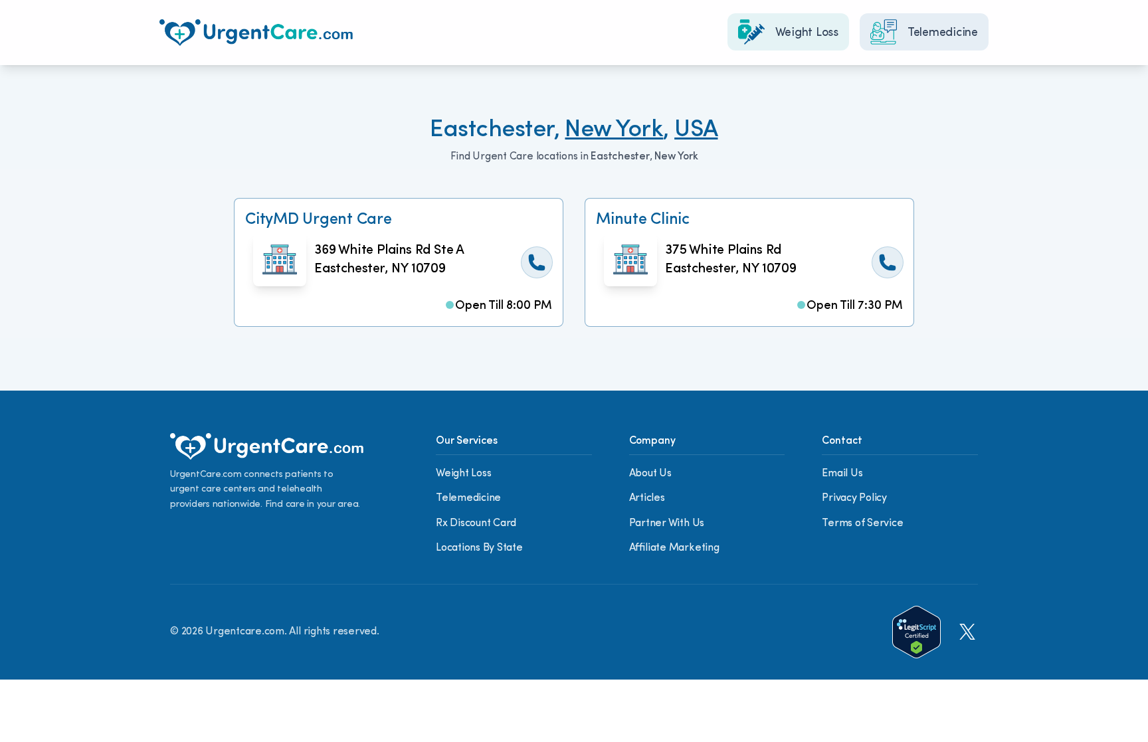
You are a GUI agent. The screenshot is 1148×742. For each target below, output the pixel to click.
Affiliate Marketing (674, 548)
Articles (647, 498)
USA (696, 130)
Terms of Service (862, 523)
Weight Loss (463, 473)
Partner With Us (666, 523)
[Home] (256, 32)
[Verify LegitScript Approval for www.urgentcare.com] (916, 632)
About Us (650, 473)
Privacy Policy (854, 498)
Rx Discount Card (476, 523)
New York (614, 130)
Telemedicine (468, 498)
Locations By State (479, 548)
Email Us (842, 473)
